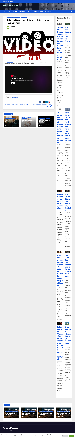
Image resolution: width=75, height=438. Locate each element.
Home (9, 11)
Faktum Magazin (10, 5)
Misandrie (18, 17)
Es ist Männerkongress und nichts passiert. (17, 104)
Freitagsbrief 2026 (14, 411)
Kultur (29, 11)
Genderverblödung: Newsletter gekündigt (60, 201)
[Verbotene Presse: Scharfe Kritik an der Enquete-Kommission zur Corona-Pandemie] (59, 24)
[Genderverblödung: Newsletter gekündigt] (59, 191)
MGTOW (14, 17)
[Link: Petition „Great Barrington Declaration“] (67, 324)
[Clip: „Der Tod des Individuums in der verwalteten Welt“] (67, 252)
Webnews (47, 11)
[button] (71, 11)
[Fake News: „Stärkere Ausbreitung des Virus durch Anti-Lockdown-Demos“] (67, 109)
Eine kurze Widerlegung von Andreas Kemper (10, 122)
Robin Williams (10, 62)
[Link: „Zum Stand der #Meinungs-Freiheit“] (67, 191)
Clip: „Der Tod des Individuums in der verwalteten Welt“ (68, 265)
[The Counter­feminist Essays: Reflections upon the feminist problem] (59, 109)
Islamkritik (22, 11)
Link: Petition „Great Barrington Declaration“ (68, 335)
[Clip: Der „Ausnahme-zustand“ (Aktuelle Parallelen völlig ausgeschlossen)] (59, 252)
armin (13, 26)
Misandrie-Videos (23, 17)
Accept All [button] (71, 435)
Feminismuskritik (9, 17)
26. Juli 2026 (25, 416)
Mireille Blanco (15, 97)
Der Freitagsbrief (8, 411)
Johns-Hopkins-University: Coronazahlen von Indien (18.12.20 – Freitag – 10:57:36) (60, 343)
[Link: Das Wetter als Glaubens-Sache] (67, 24)
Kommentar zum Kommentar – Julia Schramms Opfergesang (42, 105)
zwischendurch (38, 11)
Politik (14, 11)
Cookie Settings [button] (65, 435)
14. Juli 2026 (60, 416)
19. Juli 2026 (43, 416)
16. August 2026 (9, 416)
